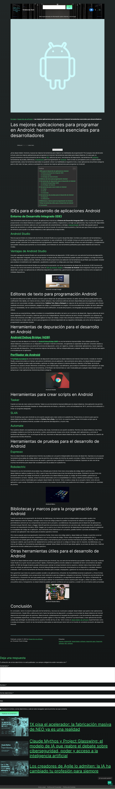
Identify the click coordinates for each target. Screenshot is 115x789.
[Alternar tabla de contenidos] (73, 168)
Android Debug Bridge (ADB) (51, 183)
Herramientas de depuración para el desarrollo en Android (57, 181)
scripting (95, 157)
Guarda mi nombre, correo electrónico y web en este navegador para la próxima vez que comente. (34, 709)
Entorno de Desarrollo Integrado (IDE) (53, 173)
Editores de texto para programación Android (54, 179)
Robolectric (46, 198)
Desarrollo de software (25, 119)
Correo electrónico (7, 693)
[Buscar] (69, 7)
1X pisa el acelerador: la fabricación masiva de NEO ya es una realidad (70, 727)
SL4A (44, 191)
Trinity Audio (25, 145)
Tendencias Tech (28, 10)
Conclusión (43, 205)
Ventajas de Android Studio (50, 177)
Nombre (3, 685)
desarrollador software (79, 641)
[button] (110, 784)
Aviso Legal (42, 787)
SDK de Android (51, 267)
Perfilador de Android (49, 185)
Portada (13, 119)
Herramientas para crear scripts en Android (53, 187)
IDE (48, 157)
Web (1, 701)
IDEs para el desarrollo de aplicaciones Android (54, 171)
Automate (46, 193)
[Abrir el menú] (100, 10)
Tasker (45, 189)
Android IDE (67, 641)
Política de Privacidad (54, 787)
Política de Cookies (69, 787)
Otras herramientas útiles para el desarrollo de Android (56, 203)
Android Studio (47, 175)
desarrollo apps (90, 641)
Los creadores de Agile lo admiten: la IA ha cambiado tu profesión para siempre (70, 768)
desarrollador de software (80, 620)
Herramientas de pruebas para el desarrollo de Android (56, 195)
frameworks (40, 159)
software (70, 643)
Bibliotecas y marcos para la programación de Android (56, 201)
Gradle (60, 267)
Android (63, 159)
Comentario (4, 666)
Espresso (45, 197)
